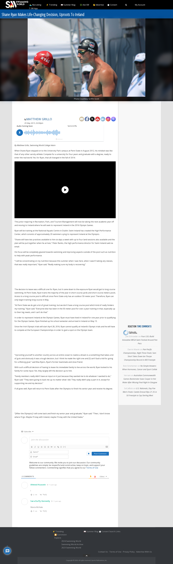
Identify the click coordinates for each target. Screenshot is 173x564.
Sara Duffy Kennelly (40, 501)
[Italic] (35, 447)
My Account (140, 5)
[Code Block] (54, 447)
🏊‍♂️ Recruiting (35, 5)
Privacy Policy (129, 552)
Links (118, 531)
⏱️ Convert (112, 5)
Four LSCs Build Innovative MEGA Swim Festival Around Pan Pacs (139, 340)
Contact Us (103, 552)
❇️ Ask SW (84, 5)
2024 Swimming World (71, 541)
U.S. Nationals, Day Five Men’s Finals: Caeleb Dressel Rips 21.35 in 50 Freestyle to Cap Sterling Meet (140, 392)
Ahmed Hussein (38, 484)
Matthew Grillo (39, 119)
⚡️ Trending (51, 5)
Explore (57, 538)
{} (61, 447)
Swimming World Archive (72, 544)
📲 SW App (33, 8)
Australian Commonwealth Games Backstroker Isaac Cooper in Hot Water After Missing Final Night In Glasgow (139, 379)
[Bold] (31, 447)
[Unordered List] (48, 447)
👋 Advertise (98, 5)
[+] (64, 447)
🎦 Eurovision (60, 534)
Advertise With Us (144, 552)
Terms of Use (92, 467)
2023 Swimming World (71, 547)
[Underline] (38, 447)
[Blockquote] (51, 447)
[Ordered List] (45, 447)
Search (112, 531)
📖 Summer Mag (68, 5)
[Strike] (41, 447)
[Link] (58, 447)
